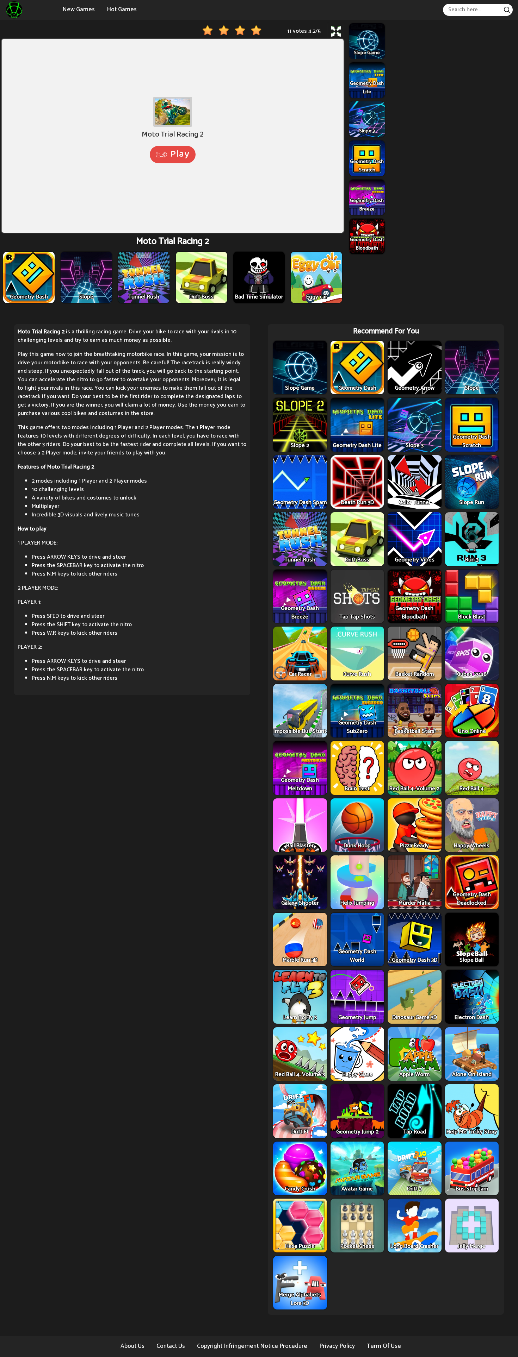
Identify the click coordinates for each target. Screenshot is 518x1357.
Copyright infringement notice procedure (252, 1346)
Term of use (384, 1346)
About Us (132, 1346)
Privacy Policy (337, 1346)
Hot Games (122, 9)
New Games (78, 9)
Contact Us (170, 1346)
